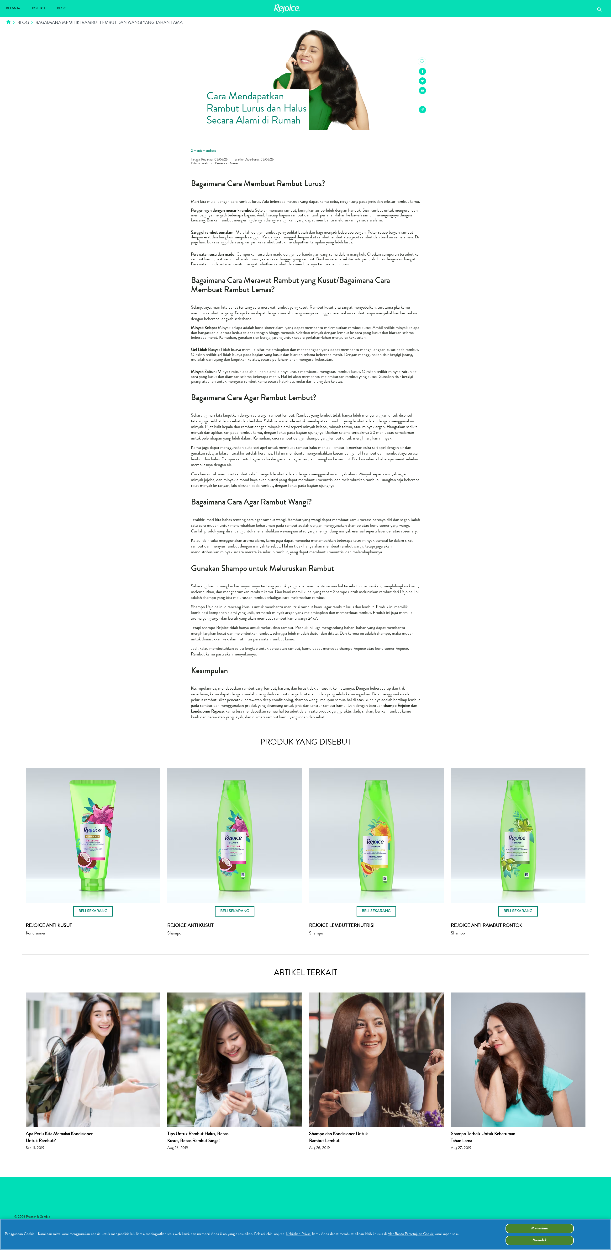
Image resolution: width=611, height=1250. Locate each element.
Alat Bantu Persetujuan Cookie (411, 1234)
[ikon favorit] (422, 62)
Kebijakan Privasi (298, 1234)
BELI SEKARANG (93, 911)
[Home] (8, 23)
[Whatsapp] (422, 101)
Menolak (539, 1240)
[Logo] (287, 12)
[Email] (422, 92)
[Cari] (599, 10)
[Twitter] (422, 82)
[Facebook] (422, 72)
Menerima (539, 1228)
